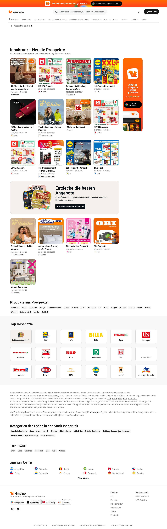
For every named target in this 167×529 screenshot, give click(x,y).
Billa (120, 398)
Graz (20, 451)
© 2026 (40, 525)
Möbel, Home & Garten (57, 19)
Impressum (115, 507)
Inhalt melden (116, 504)
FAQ (112, 496)
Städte (143, 19)
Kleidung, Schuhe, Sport (79, 19)
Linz (48, 451)
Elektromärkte (40, 19)
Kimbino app (93, 412)
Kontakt (114, 500)
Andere (115, 19)
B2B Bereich (141, 500)
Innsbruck (39, 451)
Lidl (109, 398)
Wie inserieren (142, 496)
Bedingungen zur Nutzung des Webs (92, 525)
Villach (62, 451)
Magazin (124, 19)
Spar (125, 398)
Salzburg (28, 451)
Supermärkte (26, 19)
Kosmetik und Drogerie (101, 19)
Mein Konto (152, 12)
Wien (13, 451)
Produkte (134, 19)
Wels (54, 451)
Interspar (132, 398)
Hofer (114, 398)
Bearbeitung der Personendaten (122, 525)
